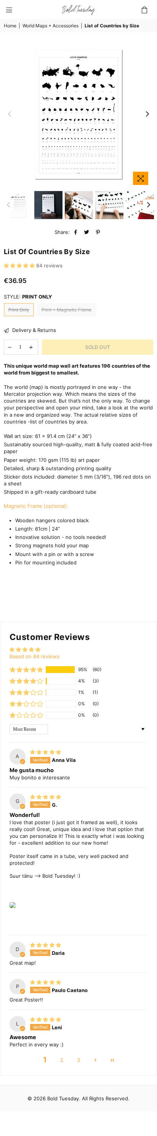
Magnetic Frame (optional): (36, 506)
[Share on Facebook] (76, 232)
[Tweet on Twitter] (87, 232)
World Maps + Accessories (50, 25)
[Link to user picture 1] (13, 905)
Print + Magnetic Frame (66, 310)
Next (147, 114)
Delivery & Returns (33, 330)
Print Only (18, 310)
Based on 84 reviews (34, 656)
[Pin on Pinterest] (98, 232)
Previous (9, 114)
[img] (45, 752)
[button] (20, 265)
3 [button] (78, 1060)
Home (10, 25)
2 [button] (61, 1060)
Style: (28, 297)
